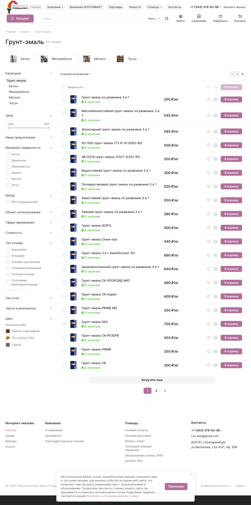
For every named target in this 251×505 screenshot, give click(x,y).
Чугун (13, 103)
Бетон (13, 86)
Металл (14, 97)
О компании (53, 430)
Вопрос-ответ (135, 441)
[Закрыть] (192, 474)
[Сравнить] (215, 87)
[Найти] (167, 19)
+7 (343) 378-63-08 (204, 7)
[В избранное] (208, 87)
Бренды (11, 441)
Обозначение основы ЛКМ (144, 455)
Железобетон (19, 92)
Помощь (131, 423)
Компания (52, 423)
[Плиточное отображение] (232, 74)
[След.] (165, 391)
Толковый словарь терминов (138, 448)
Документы (53, 435)
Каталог (11, 430)
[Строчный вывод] (237, 74)
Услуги (10, 446)
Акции (9, 435)
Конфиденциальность (215, 485)
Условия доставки (138, 435)
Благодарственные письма (64, 441)
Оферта (240, 485)
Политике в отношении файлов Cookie (112, 496)
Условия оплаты (136, 430)
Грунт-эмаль (16, 80)
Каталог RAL (134, 460)
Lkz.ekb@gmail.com (205, 436)
